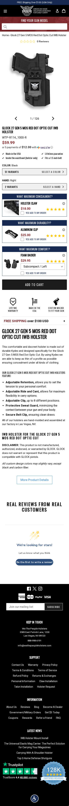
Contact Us (18, 664)
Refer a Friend (44, 717)
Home (5, 35)
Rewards (27, 717)
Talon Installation (23, 686)
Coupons (13, 717)
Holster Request (46, 686)
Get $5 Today (52, 712)
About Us (11, 707)
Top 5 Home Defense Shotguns (34, 758)
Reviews (25, 707)
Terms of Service (47, 670)
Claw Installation (48, 681)
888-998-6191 (34, 640)
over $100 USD (26, 321)
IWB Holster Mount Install (34, 738)
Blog (36, 707)
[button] (34, 147)
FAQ (58, 717)
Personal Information (23, 681)
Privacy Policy (50, 664)
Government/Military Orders (25, 712)
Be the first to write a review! (34, 562)
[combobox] (34, 26)
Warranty (33, 664)
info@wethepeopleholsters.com (34, 645)
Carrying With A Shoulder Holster (34, 752)
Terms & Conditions (23, 670)
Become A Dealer (53, 707)
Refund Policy (20, 675)
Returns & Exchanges (44, 675)
